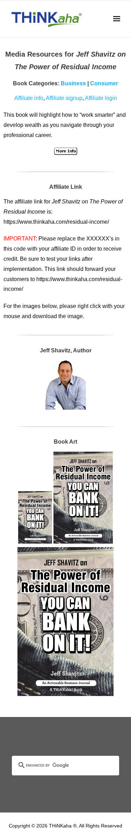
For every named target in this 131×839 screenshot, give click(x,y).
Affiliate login (101, 98)
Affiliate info (28, 98)
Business (73, 83)
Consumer (104, 83)
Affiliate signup (64, 98)
